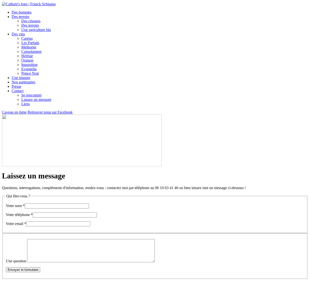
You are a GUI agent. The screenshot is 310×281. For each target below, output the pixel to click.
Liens (25, 104)
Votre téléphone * (19, 215)
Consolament (31, 51)
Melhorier (28, 47)
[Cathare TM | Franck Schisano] (29, 4)
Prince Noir (30, 73)
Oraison (27, 60)
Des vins (18, 34)
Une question (16, 261)
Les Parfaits (30, 43)
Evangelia (29, 69)
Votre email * (16, 224)
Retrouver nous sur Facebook (50, 112)
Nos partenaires (23, 82)
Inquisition (29, 65)
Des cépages (30, 21)
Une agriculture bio (36, 30)
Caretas (27, 38)
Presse (16, 86)
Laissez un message (36, 99)
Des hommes (21, 12)
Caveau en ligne (14, 112)
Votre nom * (15, 206)
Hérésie (27, 56)
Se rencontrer (31, 95)
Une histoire (21, 78)
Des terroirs (20, 17)
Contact (17, 91)
